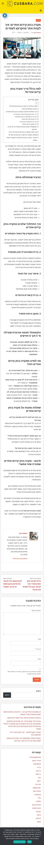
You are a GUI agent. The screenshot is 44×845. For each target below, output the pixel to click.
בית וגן (38, 771)
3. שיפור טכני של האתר (29, 119)
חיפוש (38, 691)
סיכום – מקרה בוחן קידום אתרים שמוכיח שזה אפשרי (22, 139)
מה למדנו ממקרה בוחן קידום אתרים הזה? (23, 132)
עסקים (38, 812)
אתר (39, 659)
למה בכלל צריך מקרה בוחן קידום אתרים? (23, 106)
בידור (39, 767)
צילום (39, 815)
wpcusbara (37, 32)
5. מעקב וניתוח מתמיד (29, 124)
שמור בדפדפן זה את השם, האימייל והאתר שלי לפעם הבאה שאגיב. (24, 673)
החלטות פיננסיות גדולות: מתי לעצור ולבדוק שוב (24, 718)
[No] (41, 836)
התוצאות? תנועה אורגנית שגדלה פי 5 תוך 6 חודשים (22, 128)
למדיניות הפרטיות (19, 842)
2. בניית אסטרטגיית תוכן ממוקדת (25, 117)
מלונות (38, 801)
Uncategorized (35, 757)
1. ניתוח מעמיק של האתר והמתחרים (25, 114)
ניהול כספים (36, 808)
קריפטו (38, 818)
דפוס (39, 781)
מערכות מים (36, 805)
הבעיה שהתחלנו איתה (29, 109)
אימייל (38, 649)
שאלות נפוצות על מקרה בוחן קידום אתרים (23, 135)
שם (39, 639)
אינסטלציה (37, 764)
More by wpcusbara (20, 558)
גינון (39, 778)
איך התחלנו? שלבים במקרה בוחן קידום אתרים (21, 112)
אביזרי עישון (36, 761)
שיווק (38, 20)
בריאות (38, 774)
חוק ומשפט (37, 788)
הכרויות (38, 784)
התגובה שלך (36, 610)
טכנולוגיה (37, 795)
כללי (39, 798)
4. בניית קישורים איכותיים (28, 122)
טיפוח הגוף (37, 791)
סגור (29, 842)
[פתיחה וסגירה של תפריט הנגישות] (4, 15)
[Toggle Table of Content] (36, 103)
